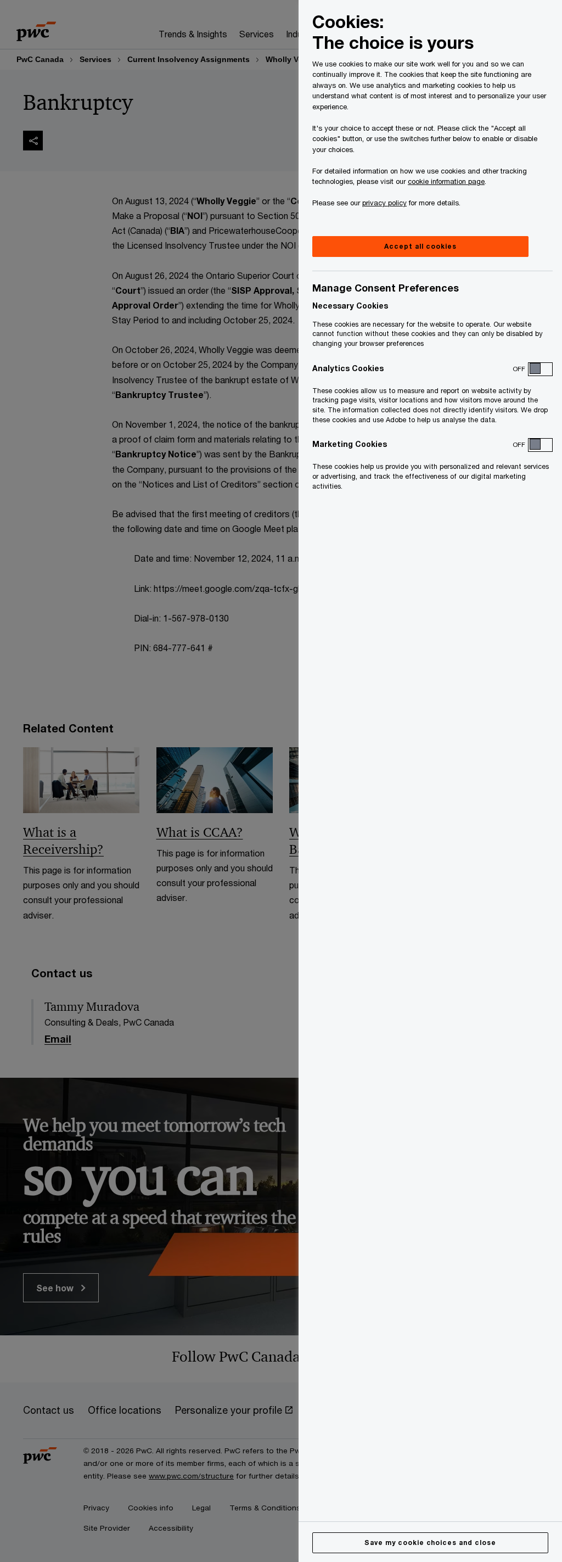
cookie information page (446, 181)
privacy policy (384, 202)
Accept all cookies (420, 246)
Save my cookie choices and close (430, 1542)
